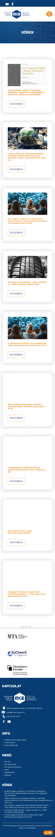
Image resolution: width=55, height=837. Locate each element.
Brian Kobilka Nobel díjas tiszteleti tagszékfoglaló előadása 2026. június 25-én (26, 406)
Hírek (6, 770)
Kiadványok (9, 772)
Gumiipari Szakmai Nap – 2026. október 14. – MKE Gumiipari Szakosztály (27, 283)
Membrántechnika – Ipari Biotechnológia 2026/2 (20, 532)
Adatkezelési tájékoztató (15, 740)
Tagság (7, 775)
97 (30, 626)
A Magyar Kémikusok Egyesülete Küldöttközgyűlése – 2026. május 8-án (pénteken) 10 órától (27, 594)
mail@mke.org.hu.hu (15, 712)
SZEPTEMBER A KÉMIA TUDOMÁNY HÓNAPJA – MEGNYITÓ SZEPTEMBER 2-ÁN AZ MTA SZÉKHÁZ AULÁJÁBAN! (26, 92)
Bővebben (16, 104)
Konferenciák (10, 764)
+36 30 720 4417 (13, 716)
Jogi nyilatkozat (11, 745)
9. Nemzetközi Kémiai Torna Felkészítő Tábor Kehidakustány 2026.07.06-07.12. (27, 344)
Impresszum (9, 742)
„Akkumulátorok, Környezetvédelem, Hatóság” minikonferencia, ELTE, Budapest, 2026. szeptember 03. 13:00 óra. (27, 156)
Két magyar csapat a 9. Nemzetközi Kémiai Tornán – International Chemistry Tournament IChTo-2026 (27, 221)
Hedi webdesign (30, 828)
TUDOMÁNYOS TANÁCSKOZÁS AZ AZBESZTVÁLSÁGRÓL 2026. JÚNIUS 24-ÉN (27, 470)
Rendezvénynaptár (12, 767)
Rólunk (7, 761)
